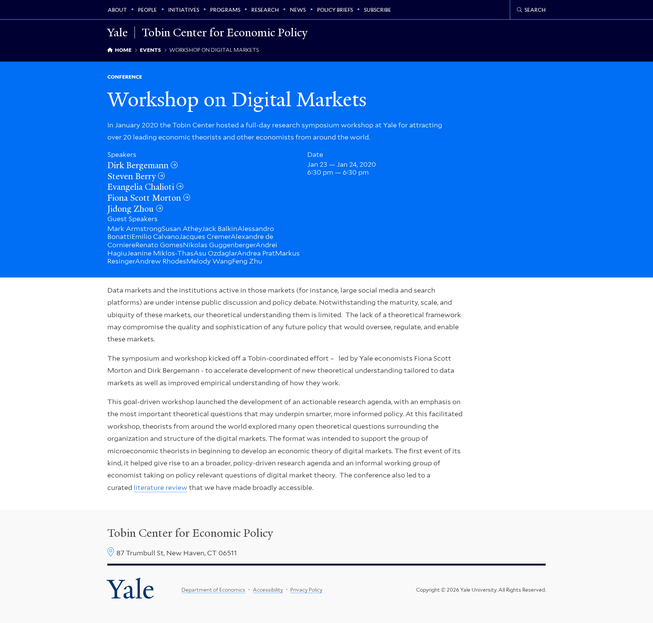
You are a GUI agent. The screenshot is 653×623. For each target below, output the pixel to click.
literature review (160, 487)
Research (265, 10)
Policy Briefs (335, 10)
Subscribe (377, 10)
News (298, 10)
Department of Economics (213, 590)
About (117, 10)
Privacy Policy (306, 590)
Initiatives (183, 10)
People (147, 10)
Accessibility (268, 590)
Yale (130, 589)
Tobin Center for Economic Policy (225, 32)
